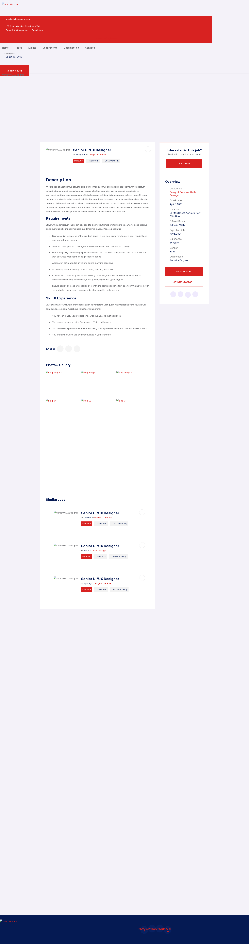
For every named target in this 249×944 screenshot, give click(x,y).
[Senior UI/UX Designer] (60, 348)
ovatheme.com (183, 271)
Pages (18, 47)
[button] (14, 70)
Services (90, 47)
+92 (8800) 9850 (13, 56)
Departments (50, 47)
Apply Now (184, 163)
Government (22, 30)
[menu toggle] (33, 12)
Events (32, 47)
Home (5, 47)
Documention (71, 47)
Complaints (37, 30)
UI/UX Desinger (99, 550)
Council (9, 30)
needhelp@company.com (18, 19)
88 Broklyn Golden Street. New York (23, 26)
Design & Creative (97, 154)
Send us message (183, 282)
